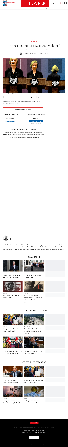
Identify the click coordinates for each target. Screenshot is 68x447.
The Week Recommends (20, 8)
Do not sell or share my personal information (34, 432)
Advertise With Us (36, 430)
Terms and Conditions (40, 427)
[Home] (4, 8)
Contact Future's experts (26, 427)
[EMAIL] (11, 239)
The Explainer (10, 8)
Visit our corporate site (50, 442)
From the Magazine (45, 8)
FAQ (43, 430)
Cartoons (36, 8)
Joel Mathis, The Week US (30, 53)
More (53, 8)
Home (30, 38)
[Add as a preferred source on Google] (34, 437)
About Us (16, 427)
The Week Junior (60, 8)
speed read (34, 41)
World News (35, 38)
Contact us (36, 137)
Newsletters (29, 8)
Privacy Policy (50, 427)
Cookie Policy (27, 430)
